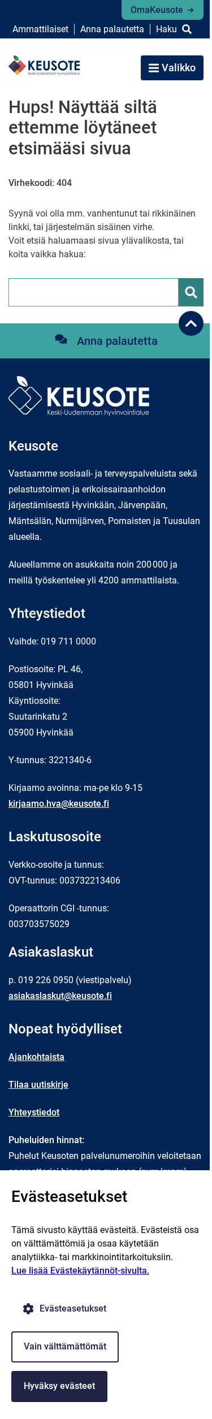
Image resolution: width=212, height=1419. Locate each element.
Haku (166, 29)
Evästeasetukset (73, 1308)
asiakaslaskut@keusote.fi (60, 995)
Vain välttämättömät (65, 1346)
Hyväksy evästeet (59, 1386)
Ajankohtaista (36, 1057)
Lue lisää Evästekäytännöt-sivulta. (80, 1270)
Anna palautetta (112, 29)
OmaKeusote (157, 10)
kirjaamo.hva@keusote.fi (58, 803)
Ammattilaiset (40, 29)
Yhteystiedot (33, 1112)
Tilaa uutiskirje (38, 1084)
